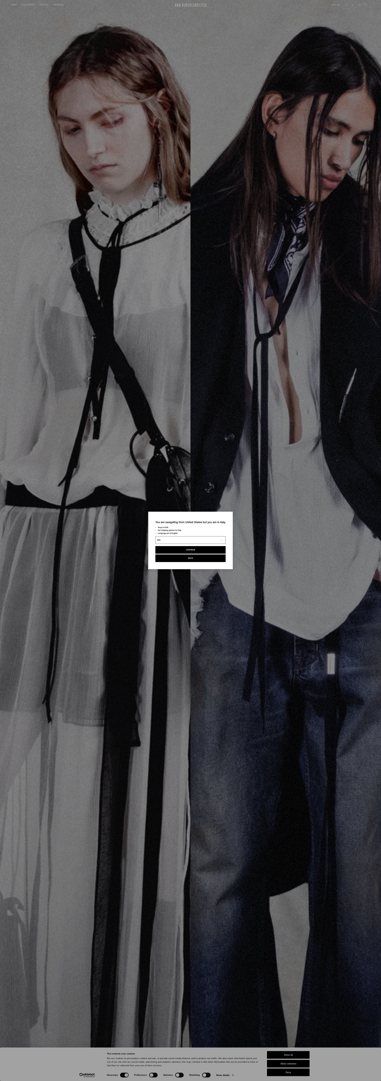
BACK (190, 558)
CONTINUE (190, 550)
